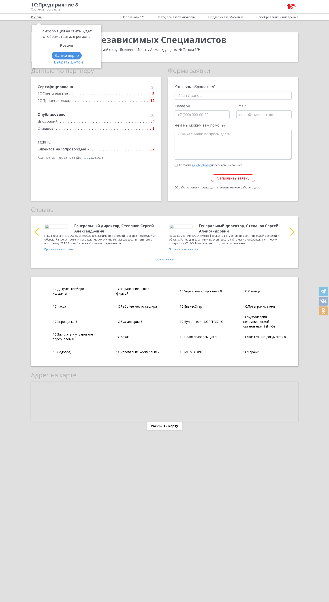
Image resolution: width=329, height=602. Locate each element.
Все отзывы (165, 259)
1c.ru (85, 158)
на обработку (201, 165)
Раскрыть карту (164, 426)
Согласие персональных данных (210, 165)
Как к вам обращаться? (195, 86)
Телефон (182, 106)
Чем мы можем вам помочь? (200, 125)
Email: (241, 106)
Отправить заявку (233, 178)
